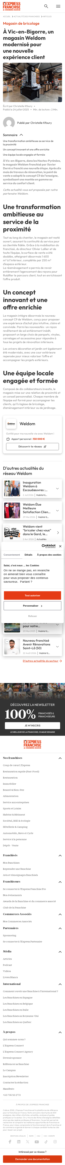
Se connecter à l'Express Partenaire (22, 942)
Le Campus (9, 1070)
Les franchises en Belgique (18, 1004)
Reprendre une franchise (17, 869)
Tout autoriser (32, 595)
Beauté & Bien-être (13, 790)
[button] (46, 6)
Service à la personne (15, 839)
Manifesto (8, 1089)
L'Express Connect (13, 1046)
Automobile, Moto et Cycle (18, 833)
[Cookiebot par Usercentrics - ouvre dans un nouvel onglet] (42, 546)
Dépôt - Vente (10, 846)
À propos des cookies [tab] (49, 554)
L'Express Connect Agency (18, 1052)
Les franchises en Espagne (17, 998)
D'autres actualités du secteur (40, 660)
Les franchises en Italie (16, 1010)
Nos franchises (11, 863)
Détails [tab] (28, 554)
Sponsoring (9, 936)
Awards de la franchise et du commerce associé (29, 901)
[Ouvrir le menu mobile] (58, 6)
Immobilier (9, 784)
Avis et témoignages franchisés (20, 875)
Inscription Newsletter (16, 1076)
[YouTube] (36, 1142)
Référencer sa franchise (16, 1064)
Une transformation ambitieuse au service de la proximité (28, 142)
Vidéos (7, 971)
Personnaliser (30, 605)
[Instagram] (55, 1142)
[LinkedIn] (19, 1142)
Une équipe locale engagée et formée (24, 154)
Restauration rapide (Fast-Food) (21, 772)
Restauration (10, 778)
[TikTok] (46, 1142)
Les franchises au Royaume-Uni (21, 1016)
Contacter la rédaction (15, 1083)
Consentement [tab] (12, 554)
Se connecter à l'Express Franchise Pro (24, 889)
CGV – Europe (49, 1136)
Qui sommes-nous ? (14, 1040)
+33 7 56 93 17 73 (12, 1095)
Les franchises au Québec (17, 1022)
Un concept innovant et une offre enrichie (26, 149)
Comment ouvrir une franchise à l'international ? (30, 991)
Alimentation (10, 796)
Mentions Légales (18, 1136)
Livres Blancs (10, 977)
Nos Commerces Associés (17, 922)
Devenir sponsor (12, 1058)
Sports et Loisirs (12, 809)
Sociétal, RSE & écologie (16, 821)
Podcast (7, 965)
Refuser (32, 616)
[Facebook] (10, 1142)
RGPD (31, 1136)
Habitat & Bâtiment (14, 815)
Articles (7, 959)
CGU (38, 1136)
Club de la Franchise (14, 908)
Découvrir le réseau (30, 446)
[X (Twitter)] (28, 1142)
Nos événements (12, 895)
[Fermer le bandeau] (60, 546)
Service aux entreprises (16, 802)
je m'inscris (33, 725)
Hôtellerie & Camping (15, 827)
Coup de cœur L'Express (16, 765)
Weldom (22, 193)
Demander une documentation (32, 1159)
